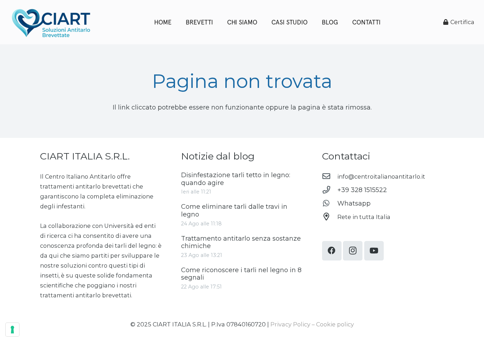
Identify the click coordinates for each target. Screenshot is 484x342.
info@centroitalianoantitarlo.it (381, 176)
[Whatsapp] (329, 203)
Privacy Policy (290, 324)
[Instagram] (352, 250)
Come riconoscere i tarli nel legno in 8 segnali (241, 274)
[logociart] (51, 22)
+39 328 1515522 (362, 190)
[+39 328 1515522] (329, 190)
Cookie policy (335, 324)
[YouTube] (374, 250)
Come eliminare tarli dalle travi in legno (234, 210)
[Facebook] (332, 250)
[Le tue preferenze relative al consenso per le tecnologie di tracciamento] (12, 329)
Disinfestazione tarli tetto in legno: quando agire (235, 179)
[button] (342, 22)
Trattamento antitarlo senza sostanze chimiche (241, 242)
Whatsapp (354, 203)
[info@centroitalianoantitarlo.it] (329, 176)
